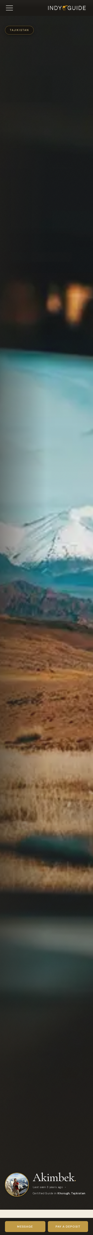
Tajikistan (19, 30)
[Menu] (9, 7)
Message (25, 1227)
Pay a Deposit (68, 1227)
